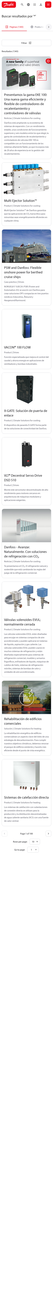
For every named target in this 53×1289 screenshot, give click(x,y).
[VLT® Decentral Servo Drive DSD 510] (26, 454)
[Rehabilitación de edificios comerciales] (26, 697)
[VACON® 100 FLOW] (26, 326)
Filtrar (24, 42)
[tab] (14, 27)
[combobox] (33, 850)
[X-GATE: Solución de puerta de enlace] (26, 389)
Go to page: (19, 849)
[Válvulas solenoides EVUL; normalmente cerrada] (26, 598)
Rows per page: (20, 841)
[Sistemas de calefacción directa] (26, 776)
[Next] (48, 833)
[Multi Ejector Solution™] (26, 179)
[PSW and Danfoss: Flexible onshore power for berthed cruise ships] (26, 246)
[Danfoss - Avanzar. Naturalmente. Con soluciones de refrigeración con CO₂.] (26, 525)
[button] (35, 4)
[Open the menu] (48, 4)
